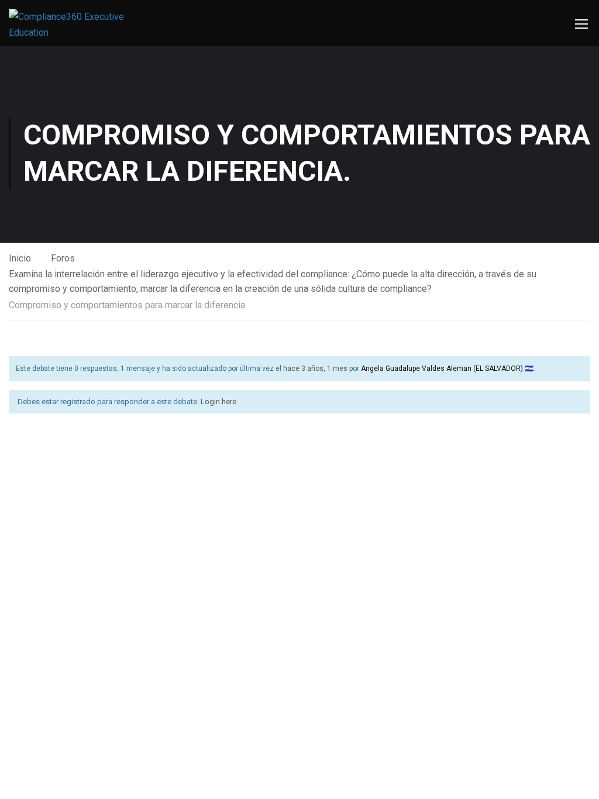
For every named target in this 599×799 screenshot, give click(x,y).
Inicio (20, 258)
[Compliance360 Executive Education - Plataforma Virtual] (70, 24)
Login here (218, 401)
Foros (63, 258)
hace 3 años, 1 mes (315, 368)
